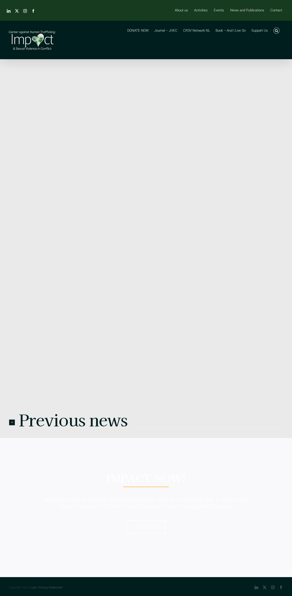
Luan (33, 587)
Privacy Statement (51, 587)
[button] (276, 30)
